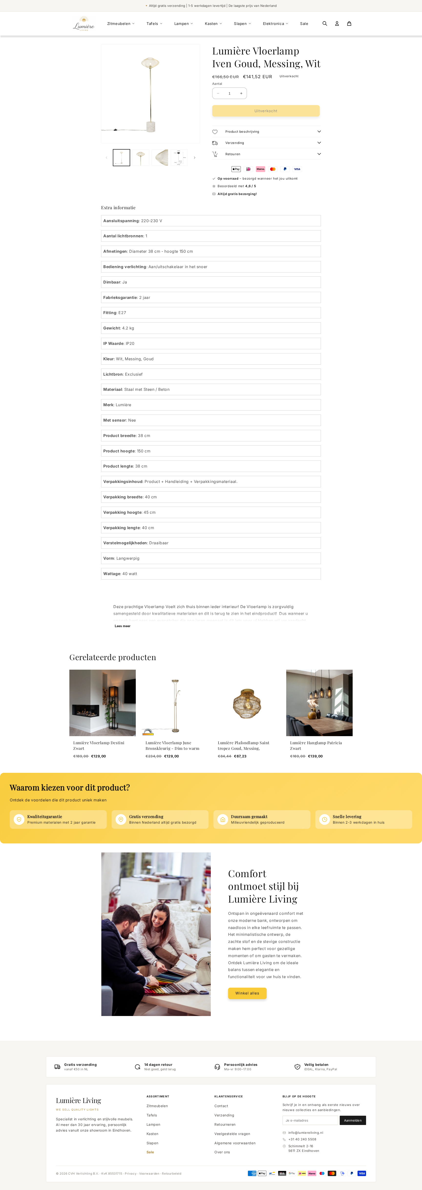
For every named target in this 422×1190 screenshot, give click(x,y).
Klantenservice (228, 1096)
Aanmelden (353, 1120)
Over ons (222, 1152)
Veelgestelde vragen (232, 1134)
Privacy (131, 1173)
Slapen (240, 23)
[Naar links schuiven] (106, 157)
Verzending (224, 1115)
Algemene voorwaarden (234, 1143)
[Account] (337, 23)
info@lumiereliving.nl (305, 1133)
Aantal (217, 84)
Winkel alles (247, 993)
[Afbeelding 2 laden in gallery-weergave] (140, 157)
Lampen (181, 23)
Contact (221, 1106)
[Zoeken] (324, 23)
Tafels (152, 23)
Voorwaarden (149, 1173)
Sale (304, 23)
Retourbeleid (171, 1173)
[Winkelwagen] (349, 23)
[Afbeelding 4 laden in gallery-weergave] (179, 157)
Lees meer (122, 626)
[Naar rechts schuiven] (194, 157)
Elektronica (273, 23)
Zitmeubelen (119, 23)
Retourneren (225, 1124)
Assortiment (158, 1096)
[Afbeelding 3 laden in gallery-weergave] (160, 157)
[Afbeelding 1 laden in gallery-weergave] (121, 157)
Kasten (211, 23)
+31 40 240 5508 (302, 1139)
